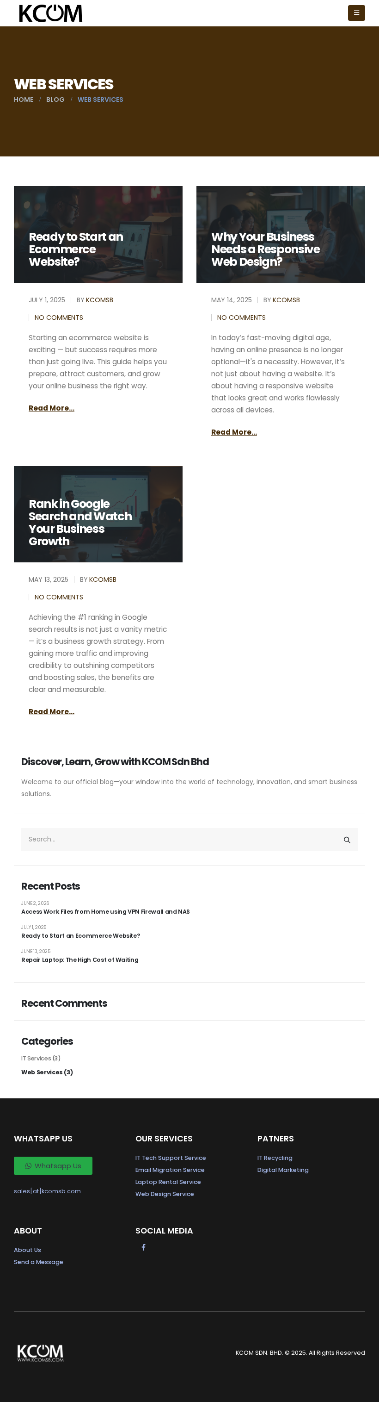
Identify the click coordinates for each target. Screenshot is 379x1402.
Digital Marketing (283, 1170)
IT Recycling (275, 1158)
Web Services (42, 1072)
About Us (27, 1250)
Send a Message (38, 1262)
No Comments (59, 317)
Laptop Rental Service (168, 1182)
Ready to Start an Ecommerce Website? (76, 249)
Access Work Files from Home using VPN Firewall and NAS (105, 912)
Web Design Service (164, 1194)
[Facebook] (143, 1247)
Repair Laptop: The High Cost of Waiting (79, 960)
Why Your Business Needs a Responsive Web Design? (265, 249)
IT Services (36, 1058)
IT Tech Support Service (170, 1158)
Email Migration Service (170, 1170)
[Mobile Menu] (356, 13)
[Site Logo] (51, 13)
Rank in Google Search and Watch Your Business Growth (80, 522)
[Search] (347, 839)
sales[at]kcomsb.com (47, 1191)
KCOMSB (99, 300)
